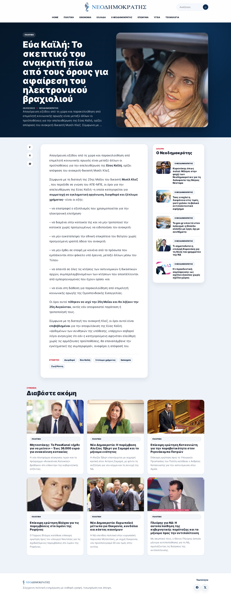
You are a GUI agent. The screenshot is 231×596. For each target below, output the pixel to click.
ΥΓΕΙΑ (157, 17)
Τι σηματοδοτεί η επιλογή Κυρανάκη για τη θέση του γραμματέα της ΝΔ (187, 250)
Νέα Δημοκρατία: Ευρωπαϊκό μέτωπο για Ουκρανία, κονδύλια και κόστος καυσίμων (114, 526)
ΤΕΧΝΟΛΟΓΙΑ (172, 17)
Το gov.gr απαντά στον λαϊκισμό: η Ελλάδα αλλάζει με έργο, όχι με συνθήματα (186, 227)
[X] (205, 587)
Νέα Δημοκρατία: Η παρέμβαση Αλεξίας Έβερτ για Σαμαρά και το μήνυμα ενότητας (114, 448)
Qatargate (126, 360)
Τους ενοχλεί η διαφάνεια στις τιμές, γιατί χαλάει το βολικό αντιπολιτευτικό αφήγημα (186, 203)
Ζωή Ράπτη (57, 366)
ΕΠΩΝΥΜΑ (143, 17)
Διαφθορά (69, 360)
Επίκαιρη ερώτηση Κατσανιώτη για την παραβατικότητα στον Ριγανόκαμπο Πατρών (174, 448)
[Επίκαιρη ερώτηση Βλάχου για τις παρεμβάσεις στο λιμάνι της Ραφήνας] (55, 494)
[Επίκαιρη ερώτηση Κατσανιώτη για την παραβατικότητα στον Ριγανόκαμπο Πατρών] (175, 417)
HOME (55, 17)
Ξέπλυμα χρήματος (105, 360)
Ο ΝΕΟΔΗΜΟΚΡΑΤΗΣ (121, 17)
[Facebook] (197, 587)
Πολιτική (29, 35)
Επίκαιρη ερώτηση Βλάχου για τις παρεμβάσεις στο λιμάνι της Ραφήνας (54, 526)
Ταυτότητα (202, 580)
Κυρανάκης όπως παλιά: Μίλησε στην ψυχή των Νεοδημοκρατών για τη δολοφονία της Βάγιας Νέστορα (187, 175)
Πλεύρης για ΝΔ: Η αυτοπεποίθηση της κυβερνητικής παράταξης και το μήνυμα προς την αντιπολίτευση (175, 528)
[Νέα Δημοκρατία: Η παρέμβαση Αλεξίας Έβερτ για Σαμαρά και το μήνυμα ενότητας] (115, 417)
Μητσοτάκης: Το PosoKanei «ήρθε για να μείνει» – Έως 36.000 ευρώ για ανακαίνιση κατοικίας (55, 448)
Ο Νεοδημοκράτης (184, 163)
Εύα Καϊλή (85, 360)
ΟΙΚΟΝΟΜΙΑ (85, 17)
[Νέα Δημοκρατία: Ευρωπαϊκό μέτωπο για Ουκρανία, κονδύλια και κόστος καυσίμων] (115, 494)
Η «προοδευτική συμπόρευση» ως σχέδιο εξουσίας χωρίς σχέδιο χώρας (186, 273)
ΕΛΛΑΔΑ (101, 17)
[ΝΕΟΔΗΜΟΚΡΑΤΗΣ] (115, 7)
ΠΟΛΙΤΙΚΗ (69, 17)
